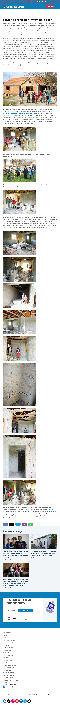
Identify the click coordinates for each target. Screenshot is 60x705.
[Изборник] (56, 6)
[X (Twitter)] (11, 524)
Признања (6, 638)
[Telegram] (18, 524)
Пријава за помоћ (8, 668)
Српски (33, 1)
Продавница (7, 650)
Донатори (6, 658)
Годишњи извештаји (9, 665)
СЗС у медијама (8, 643)
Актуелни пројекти (9, 672)
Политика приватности (10, 680)
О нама (5, 635)
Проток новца (7, 660)
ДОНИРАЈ (51, 6)
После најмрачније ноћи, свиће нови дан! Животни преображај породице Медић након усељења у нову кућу (43, 553)
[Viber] (24, 524)
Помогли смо (7, 670)
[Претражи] (56, 1)
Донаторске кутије (9, 640)
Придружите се (8, 677)
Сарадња (6, 645)
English (41, 1)
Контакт (5, 682)
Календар (6, 653)
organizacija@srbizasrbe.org (13, 687)
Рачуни (5, 663)
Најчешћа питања (8, 675)
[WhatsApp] (30, 524)
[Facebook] (5, 524)
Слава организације (9, 648)
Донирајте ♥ (7, 633)
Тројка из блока (8, 655)
